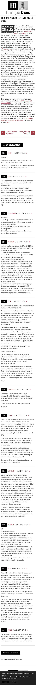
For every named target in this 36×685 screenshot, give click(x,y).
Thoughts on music (8, 49)
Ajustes (14, 682)
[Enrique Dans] (18, 5)
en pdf (23, 33)
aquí (8, 122)
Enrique (18, 12)
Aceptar (6, 682)
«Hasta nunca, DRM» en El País (17, 19)
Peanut (10, 415)
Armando (11, 389)
